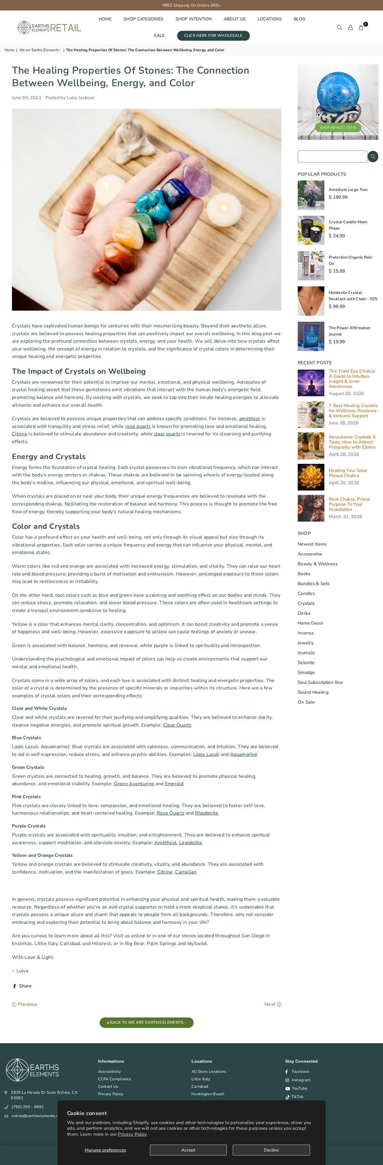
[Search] (339, 27)
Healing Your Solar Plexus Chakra (348, 473)
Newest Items (312, 544)
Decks (304, 613)
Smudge (306, 672)
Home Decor (310, 623)
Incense (306, 633)
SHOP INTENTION (194, 19)
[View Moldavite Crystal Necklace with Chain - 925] (311, 301)
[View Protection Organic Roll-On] (311, 265)
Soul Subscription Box (320, 682)
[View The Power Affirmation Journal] (311, 336)
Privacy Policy (132, 1134)
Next (271, 1004)
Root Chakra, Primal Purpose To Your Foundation (349, 504)
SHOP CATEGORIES (144, 19)
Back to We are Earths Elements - (147, 1022)
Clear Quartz (177, 725)
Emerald (174, 783)
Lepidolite (190, 842)
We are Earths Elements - (40, 50)
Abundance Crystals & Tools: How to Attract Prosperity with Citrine (352, 442)
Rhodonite (206, 813)
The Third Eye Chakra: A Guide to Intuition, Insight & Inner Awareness (352, 379)
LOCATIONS (270, 19)
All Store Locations (209, 1071)
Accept (188, 1150)
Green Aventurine (134, 783)
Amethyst (165, 842)
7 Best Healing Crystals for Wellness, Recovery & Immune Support (353, 410)
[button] (361, 27)
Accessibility (109, 1071)
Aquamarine (243, 754)
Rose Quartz (170, 813)
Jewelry (306, 643)
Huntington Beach (208, 1094)
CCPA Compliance (114, 1079)
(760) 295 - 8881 (28, 1107)
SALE (159, 35)
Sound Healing (313, 692)
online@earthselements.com (37, 1116)
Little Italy (201, 1079)
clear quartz (167, 434)
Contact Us (108, 1086)
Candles (306, 593)
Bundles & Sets (313, 584)
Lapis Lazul (205, 754)
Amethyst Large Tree (348, 189)
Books (304, 574)
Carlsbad (200, 1086)
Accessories (310, 554)
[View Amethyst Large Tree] (311, 195)
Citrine (19, 434)
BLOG (299, 19)
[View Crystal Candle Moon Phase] (311, 230)
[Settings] (350, 27)
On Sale (306, 702)
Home (9, 50)
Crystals (306, 603)
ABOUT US (235, 19)
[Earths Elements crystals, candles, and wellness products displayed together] (338, 138)
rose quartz (138, 426)
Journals (306, 653)
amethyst (249, 418)
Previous (26, 1004)
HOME (105, 19)
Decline (271, 1150)
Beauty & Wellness (318, 564)
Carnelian (186, 872)
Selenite (306, 663)
